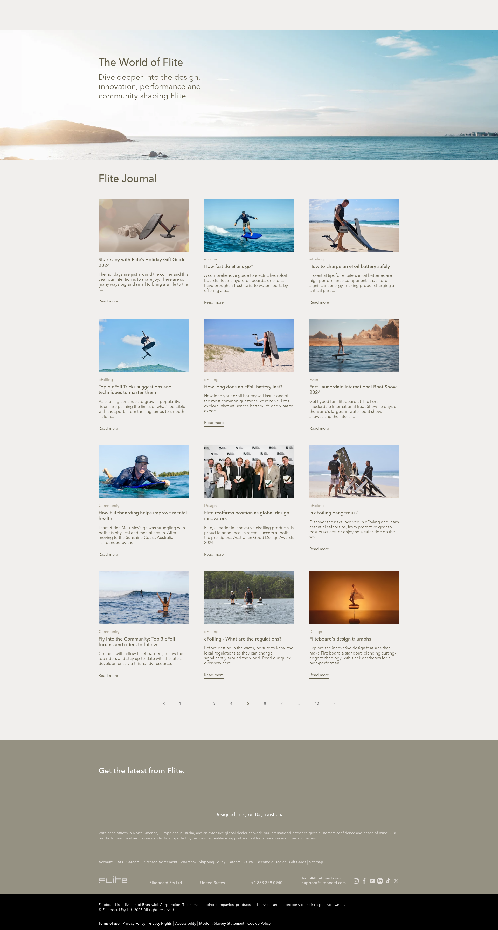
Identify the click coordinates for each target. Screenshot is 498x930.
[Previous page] (164, 703)
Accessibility (185, 923)
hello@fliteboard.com (321, 878)
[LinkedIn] (380, 881)
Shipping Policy (212, 862)
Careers (132, 862)
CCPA (248, 862)
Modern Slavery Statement (221, 923)
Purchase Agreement (160, 862)
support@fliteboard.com (324, 883)
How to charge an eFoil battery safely (349, 266)
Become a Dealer (271, 862)
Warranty (188, 862)
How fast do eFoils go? (228, 266)
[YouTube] (372, 881)
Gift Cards (297, 862)
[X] (396, 881)
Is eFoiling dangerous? (333, 513)
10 (317, 703)
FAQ (119, 862)
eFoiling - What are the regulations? (242, 639)
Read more (108, 302)
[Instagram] (356, 881)
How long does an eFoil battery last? (243, 387)
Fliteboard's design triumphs (340, 639)
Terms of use (109, 923)
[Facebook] (364, 881)
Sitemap (316, 862)
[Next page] (334, 703)
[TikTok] (388, 881)
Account (106, 862)
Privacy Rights (160, 923)
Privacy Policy (134, 923)
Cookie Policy (259, 923)
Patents (234, 862)
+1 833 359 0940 (266, 883)
